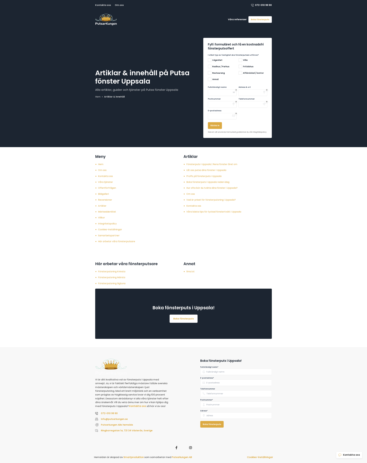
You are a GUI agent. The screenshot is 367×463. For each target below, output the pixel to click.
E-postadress (214, 110)
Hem (100, 164)
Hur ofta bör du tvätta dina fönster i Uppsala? (212, 188)
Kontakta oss (103, 5)
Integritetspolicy (107, 223)
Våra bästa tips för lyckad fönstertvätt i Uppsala (213, 211)
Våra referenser (237, 19)
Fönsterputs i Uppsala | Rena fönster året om (211, 164)
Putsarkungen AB (182, 457)
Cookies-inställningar (110, 229)
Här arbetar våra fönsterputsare (116, 241)
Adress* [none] (204, 411)
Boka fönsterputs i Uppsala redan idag (207, 182)
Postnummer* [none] (206, 400)
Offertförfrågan (107, 188)
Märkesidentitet (107, 211)
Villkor (101, 217)
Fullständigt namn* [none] (209, 367)
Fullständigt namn (217, 87)
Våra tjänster (105, 182)
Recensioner (105, 199)
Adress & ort (245, 87)
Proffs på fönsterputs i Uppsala (203, 176)
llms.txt (190, 271)
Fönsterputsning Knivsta (111, 271)
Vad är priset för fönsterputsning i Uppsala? (211, 199)
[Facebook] (176, 448)
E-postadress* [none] (207, 378)
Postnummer (214, 99)
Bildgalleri (103, 194)
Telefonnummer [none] (207, 389)
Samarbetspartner (109, 235)
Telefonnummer (247, 99)
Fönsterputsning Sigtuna (111, 283)
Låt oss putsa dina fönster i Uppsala (206, 170)
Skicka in (214, 125)
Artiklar (102, 205)
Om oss (119, 5)
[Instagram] (191, 448)
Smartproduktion (133, 457)
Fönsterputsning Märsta (111, 277)
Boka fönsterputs (260, 19)
